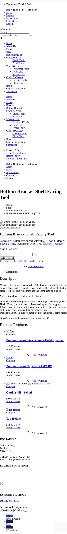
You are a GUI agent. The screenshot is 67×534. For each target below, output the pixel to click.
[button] (3, 32)
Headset (10, 52)
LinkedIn (22, 261)
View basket (6, 510)
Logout (9, 23)
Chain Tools (18, 83)
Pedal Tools (18, 63)
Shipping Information (16, 158)
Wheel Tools (18, 74)
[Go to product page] (36, 331)
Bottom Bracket (14, 54)
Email (40, 261)
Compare (10, 334)
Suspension (11, 91)
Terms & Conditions (16, 153)
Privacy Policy (13, 150)
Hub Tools (17, 71)
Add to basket (7, 258)
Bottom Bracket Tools (11, 243)
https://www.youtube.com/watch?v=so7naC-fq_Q (24, 318)
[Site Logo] (6, 29)
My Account (12, 18)
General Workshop (15, 88)
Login (9, 12)
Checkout (19, 510)
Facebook (5, 261)
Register (10, 15)
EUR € (9, 523)
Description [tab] (12, 271)
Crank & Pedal (13, 57)
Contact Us (11, 21)
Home (9, 43)
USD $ (11, 528)
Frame (9, 49)
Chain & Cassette (14, 77)
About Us (11, 46)
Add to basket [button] (13, 349)
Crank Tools (18, 60)
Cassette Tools (19, 80)
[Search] (30, 35)
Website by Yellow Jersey (9, 501)
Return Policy (13, 155)
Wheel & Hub (13, 66)
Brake (9, 85)
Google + (32, 261)
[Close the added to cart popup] (25, 511)
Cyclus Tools (36, 243)
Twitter (13, 261)
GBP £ (13, 517)
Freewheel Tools (20, 68)
